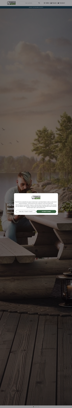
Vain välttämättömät (26, 211)
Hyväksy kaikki (46, 211)
